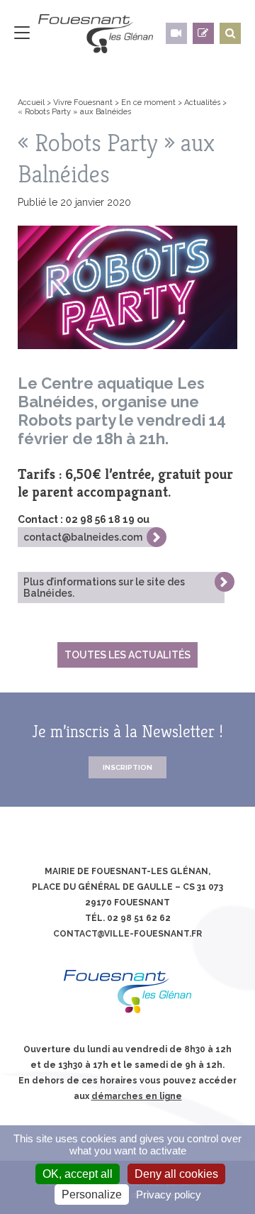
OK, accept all (77, 1174)
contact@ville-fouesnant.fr (127, 934)
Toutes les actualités (127, 655)
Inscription (127, 767)
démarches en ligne (136, 1096)
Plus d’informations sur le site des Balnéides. (104, 587)
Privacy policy (168, 1194)
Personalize (92, 1194)
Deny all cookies (176, 1174)
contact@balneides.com (82, 537)
